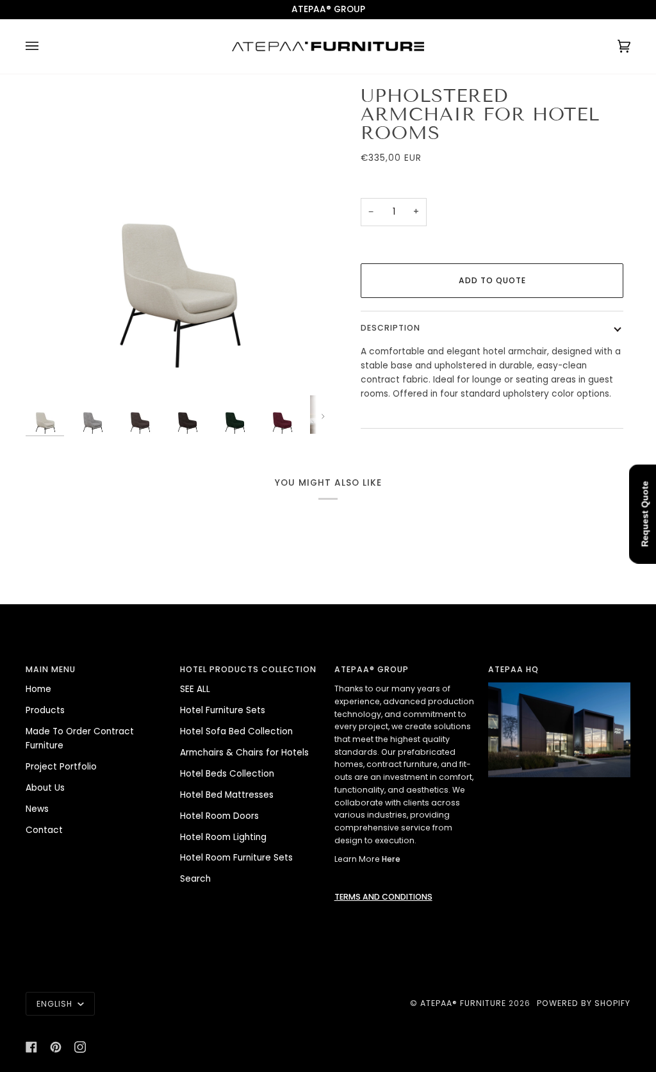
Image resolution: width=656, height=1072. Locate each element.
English (56, 1003)
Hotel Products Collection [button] (248, 669)
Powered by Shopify (583, 1003)
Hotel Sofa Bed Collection (236, 731)
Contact (44, 830)
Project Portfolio (61, 767)
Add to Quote (492, 280)
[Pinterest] (56, 1047)
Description (390, 327)
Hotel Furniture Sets (222, 710)
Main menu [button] (51, 669)
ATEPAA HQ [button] (513, 669)
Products (45, 710)
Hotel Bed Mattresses (227, 795)
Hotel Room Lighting (223, 837)
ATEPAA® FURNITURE (463, 1003)
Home (38, 689)
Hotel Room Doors (219, 816)
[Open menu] (45, 46)
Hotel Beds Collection (227, 774)
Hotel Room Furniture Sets (236, 858)
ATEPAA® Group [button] (371, 669)
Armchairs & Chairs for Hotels (244, 752)
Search (195, 879)
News (37, 809)
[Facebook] (31, 1047)
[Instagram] (80, 1047)
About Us (45, 788)
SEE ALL (195, 689)
